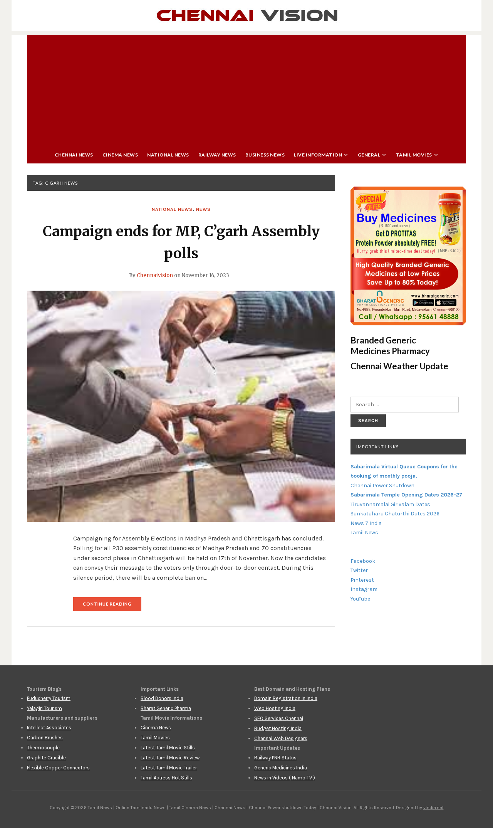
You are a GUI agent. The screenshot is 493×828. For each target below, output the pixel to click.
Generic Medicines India (280, 768)
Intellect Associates (49, 727)
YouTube (360, 599)
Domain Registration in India (285, 698)
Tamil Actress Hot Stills (166, 778)
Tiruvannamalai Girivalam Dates (390, 504)
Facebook (362, 561)
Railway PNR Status (275, 758)
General (369, 155)
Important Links (377, 446)
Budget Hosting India (278, 728)
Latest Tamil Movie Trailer (169, 768)
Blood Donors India (162, 698)
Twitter (359, 570)
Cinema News (120, 155)
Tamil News (364, 532)
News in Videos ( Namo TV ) (284, 778)
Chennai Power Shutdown (382, 485)
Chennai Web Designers (280, 738)
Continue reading (112, 606)
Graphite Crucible (46, 758)
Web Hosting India (274, 708)
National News (168, 155)
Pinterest (362, 580)
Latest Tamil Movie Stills (168, 748)
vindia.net (433, 807)
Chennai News (74, 155)
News (203, 209)
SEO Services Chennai (278, 718)
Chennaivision (155, 275)
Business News (265, 155)
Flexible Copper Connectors (58, 768)
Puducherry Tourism (48, 698)
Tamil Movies (414, 155)
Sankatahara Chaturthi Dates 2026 (394, 513)
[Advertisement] (246, 89)
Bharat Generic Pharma (166, 708)
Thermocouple (43, 748)
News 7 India (366, 523)
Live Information (318, 155)
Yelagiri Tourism (44, 708)
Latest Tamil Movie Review (170, 758)
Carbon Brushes (45, 737)
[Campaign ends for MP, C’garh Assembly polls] (181, 406)
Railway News (217, 155)
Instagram (363, 589)
